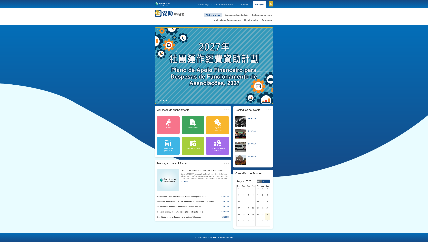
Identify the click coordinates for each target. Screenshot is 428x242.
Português (259, 4)
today (259, 181)
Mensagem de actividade (236, 15)
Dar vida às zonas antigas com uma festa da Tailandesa (179, 217)
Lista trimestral (251, 20)
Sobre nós (267, 20)
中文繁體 (244, 4)
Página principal (213, 15)
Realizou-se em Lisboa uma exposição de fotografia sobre (180, 211)
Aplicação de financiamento (227, 20)
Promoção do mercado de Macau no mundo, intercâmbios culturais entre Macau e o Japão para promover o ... (200, 201)
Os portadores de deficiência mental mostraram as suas (179, 206)
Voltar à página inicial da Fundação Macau (216, 4)
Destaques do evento (262, 15)
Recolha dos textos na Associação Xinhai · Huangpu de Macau (182, 196)
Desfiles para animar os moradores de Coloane (202, 170)
